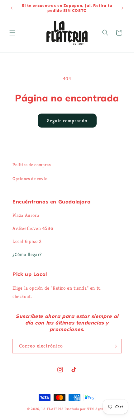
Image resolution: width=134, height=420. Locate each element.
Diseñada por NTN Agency (86, 409)
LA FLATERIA (52, 409)
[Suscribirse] (114, 346)
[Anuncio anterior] (11, 8)
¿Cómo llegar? (27, 254)
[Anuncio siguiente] (122, 8)
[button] (12, 33)
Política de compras (31, 164)
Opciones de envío (29, 178)
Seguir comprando (67, 121)
